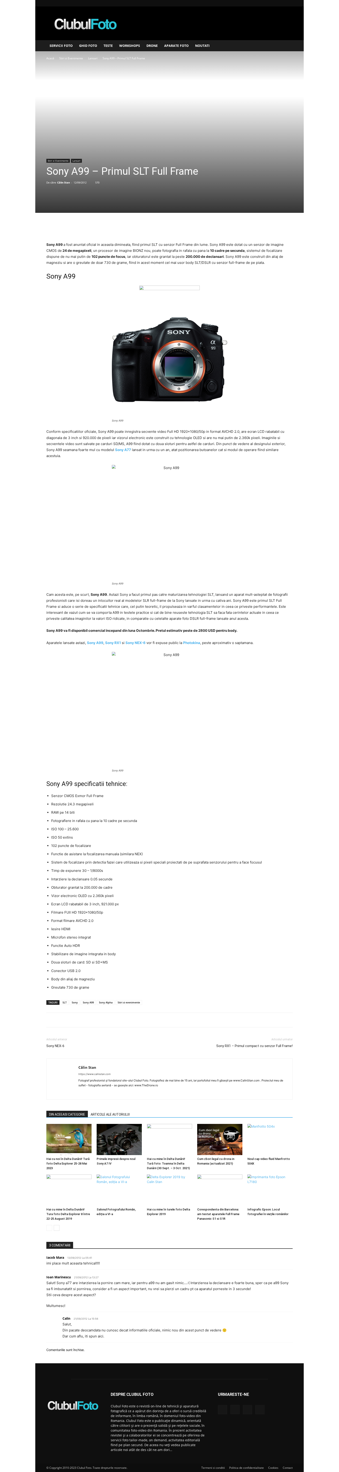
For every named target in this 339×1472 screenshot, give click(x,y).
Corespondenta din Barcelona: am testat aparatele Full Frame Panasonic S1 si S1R (218, 1214)
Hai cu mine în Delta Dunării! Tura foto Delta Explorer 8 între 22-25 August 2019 (68, 1214)
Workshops (129, 45)
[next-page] (56, 1228)
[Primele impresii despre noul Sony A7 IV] (119, 1139)
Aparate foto (176, 45)
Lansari (93, 58)
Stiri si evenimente (129, 1002)
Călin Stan (63, 182)
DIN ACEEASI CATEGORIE (67, 1114)
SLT (64, 1002)
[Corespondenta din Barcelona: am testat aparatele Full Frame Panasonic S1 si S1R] (219, 1190)
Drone (152, 45)
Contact (288, 1468)
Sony (75, 1002)
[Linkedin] (281, 3)
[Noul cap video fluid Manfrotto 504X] (270, 1139)
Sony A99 (88, 1002)
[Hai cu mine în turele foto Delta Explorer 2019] (169, 1190)
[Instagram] (274, 3)
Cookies (273, 1468)
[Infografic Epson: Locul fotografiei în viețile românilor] (270, 1190)
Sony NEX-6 (55, 1046)
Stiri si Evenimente (71, 58)
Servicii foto (61, 45)
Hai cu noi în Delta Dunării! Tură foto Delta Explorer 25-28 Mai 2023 (67, 1163)
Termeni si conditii (213, 1468)
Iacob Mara (55, 1257)
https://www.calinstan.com (94, 1074)
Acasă (50, 58)
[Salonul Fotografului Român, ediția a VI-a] (119, 1190)
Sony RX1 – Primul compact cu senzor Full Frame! (254, 1046)
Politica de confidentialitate (246, 1468)
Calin (66, 1318)
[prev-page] (49, 1228)
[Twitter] (158, 228)
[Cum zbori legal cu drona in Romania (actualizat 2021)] (219, 1139)
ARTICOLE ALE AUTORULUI (110, 1114)
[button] (287, 46)
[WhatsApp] (179, 228)
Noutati (202, 45)
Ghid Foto (88, 45)
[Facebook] (266, 3)
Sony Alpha (106, 1002)
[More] (191, 228)
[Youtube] (289, 3)
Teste (108, 45)
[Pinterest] (169, 228)
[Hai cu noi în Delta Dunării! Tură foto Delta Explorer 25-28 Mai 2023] (69, 1139)
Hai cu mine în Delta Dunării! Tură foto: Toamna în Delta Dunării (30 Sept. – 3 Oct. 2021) (168, 1163)
